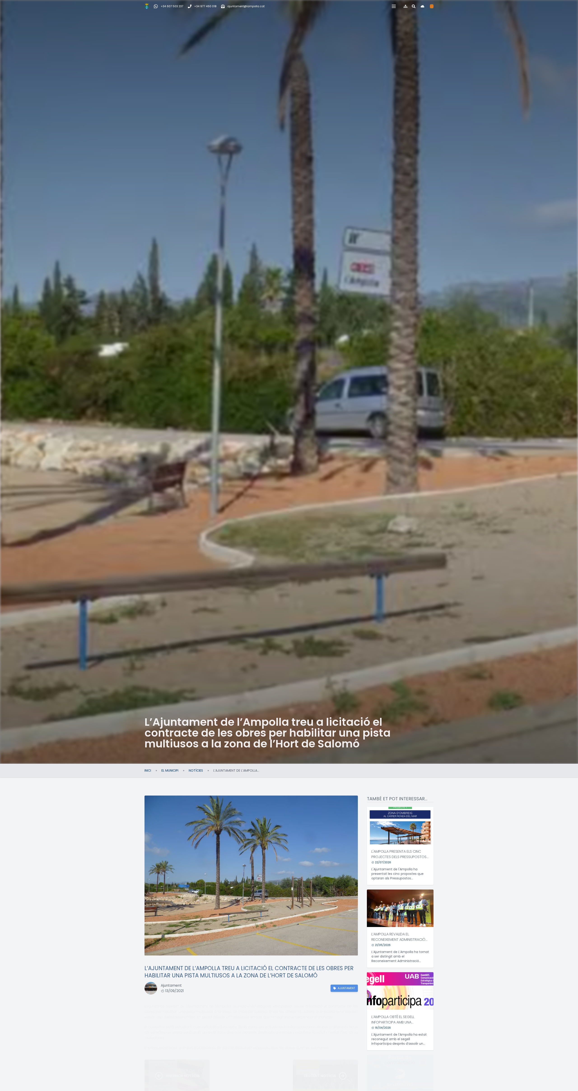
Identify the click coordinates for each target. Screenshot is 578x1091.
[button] (393, 6)
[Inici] (146, 6)
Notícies (196, 770)
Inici (147, 770)
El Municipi (169, 770)
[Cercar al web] (413, 6)
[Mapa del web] (405, 6)
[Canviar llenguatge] (432, 6)
